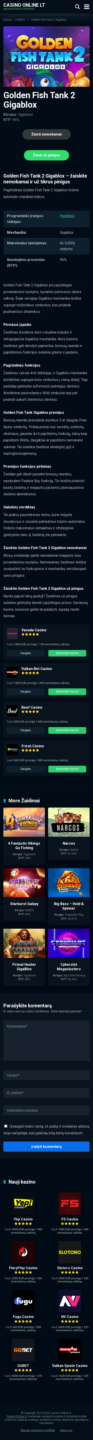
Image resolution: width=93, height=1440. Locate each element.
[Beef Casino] (12, 715)
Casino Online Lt (24, 4)
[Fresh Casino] (12, 754)
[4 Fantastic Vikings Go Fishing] (24, 835)
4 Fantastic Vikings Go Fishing (24, 845)
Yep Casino (23, 1219)
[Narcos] (69, 835)
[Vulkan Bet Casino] (12, 676)
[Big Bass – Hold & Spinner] (69, 896)
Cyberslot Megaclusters (69, 966)
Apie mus (66, 1430)
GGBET (20, 19)
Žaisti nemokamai (46, 134)
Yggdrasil (67, 216)
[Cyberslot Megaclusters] (69, 957)
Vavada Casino (33, 630)
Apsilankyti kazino (67, 653)
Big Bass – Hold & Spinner (69, 906)
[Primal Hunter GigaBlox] (24, 957)
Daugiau (26, 653)
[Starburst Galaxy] (24, 896)
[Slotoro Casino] (69, 1262)
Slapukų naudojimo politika (38, 1430)
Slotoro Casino (70, 1268)
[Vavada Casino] (12, 638)
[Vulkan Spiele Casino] (69, 1360)
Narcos (69, 843)
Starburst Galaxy (24, 904)
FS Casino (69, 1219)
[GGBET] (23, 1360)
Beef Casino (31, 707)
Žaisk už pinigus (46, 155)
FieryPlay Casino (23, 1268)
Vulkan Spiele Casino (70, 1366)
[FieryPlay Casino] (23, 1262)
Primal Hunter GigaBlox (24, 966)
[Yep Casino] (23, 1213)
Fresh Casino (32, 746)
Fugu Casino (23, 1317)
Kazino (7, 19)
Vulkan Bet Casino (36, 669)
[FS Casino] (69, 1213)
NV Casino (70, 1317)
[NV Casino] (69, 1311)
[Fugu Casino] (23, 1311)
